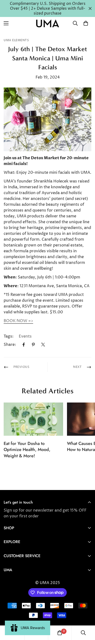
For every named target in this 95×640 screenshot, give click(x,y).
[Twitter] (43, 345)
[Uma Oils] (47, 23)
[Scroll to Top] (86, 614)
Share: (10, 344)
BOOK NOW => (18, 321)
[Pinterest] (33, 345)
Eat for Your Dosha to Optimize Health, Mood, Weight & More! (27, 449)
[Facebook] (24, 345)
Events (25, 336)
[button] (85, 23)
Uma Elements (16, 40)
